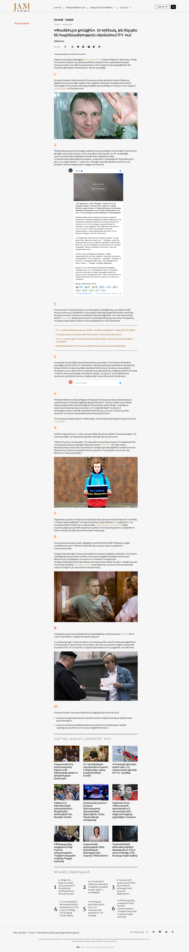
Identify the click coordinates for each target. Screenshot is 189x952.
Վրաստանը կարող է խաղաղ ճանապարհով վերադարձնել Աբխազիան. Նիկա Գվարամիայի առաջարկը (95, 811)
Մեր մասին (19, 932)
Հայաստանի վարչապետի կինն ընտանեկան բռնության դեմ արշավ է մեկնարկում (95, 850)
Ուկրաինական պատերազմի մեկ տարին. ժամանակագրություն (89, 334)
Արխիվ (58, 24)
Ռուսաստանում (93, 59)
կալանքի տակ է (82, 564)
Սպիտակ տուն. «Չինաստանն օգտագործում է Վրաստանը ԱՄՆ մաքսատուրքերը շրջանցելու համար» (124, 809)
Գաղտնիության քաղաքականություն (58, 932)
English (70, 19)
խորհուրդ (106, 444)
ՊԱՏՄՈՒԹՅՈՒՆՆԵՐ (76, 7)
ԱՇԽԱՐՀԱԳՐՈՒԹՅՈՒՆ (101, 7)
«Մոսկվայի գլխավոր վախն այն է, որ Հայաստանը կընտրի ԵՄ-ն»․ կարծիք (124, 768)
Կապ (31, 932)
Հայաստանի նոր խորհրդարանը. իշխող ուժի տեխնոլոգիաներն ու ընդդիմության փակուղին (66, 771)
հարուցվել (66, 318)
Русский (59, 19)
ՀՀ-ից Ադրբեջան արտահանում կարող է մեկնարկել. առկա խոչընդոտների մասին (95, 770)
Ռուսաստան (21, 23)
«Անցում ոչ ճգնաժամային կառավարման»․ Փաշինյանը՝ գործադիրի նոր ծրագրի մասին (63, 809)
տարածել (59, 421)
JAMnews (59, 41)
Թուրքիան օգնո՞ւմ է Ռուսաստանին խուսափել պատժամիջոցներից (90, 346)
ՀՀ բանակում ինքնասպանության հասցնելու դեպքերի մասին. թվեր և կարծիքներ (98, 887)
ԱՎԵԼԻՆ (124, 7)
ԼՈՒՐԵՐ (58, 7)
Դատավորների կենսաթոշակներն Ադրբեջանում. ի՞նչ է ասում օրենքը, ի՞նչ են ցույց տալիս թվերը (124, 850)
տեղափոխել (61, 88)
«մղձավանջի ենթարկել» (107, 525)
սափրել (124, 634)
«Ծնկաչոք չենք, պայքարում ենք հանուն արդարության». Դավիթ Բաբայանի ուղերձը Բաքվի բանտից (64, 853)
